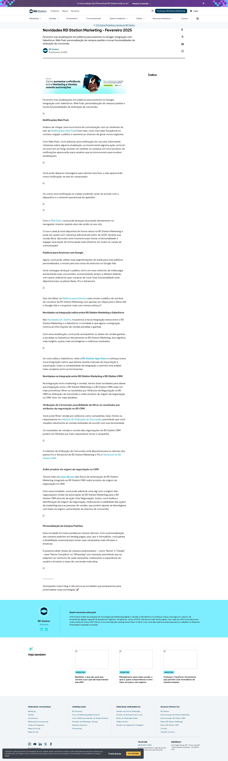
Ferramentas (77, 728)
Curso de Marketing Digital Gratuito (86, 715)
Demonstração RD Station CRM (173, 718)
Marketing (32, 711)
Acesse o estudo (140, 3)
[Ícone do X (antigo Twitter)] (45, 744)
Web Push (56, 220)
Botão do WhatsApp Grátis (127, 718)
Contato (164, 728)
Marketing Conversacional (38, 722)
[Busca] (197, 18)
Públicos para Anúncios (74, 298)
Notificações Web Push (63, 130)
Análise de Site (122, 722)
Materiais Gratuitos (79, 725)
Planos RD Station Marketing (172, 722)
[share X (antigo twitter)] (183, 37)
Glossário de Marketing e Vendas (85, 722)
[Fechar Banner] (203, 3)
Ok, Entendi (133, 753)
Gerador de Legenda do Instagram (129, 725)
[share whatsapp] (183, 51)
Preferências (115, 753)
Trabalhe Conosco (168, 732)
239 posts (44, 624)
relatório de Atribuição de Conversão (81, 419)
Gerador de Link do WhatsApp (128, 711)
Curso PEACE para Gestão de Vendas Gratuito (90, 718)
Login (195, 11)
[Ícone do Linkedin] (40, 744)
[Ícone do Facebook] (50, 744)
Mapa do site (33, 732)
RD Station (165, 711)
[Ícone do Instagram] (29, 744)
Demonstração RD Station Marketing (175, 715)
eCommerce (33, 718)
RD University (77, 711)
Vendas (31, 715)
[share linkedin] (183, 44)
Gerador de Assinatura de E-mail (129, 715)
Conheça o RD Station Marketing (171, 11)
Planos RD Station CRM (170, 725)
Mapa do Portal (34, 728)
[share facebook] (183, 30)
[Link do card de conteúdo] (92, 667)
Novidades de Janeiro (59, 319)
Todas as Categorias (36, 725)
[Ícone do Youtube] (34, 744)
